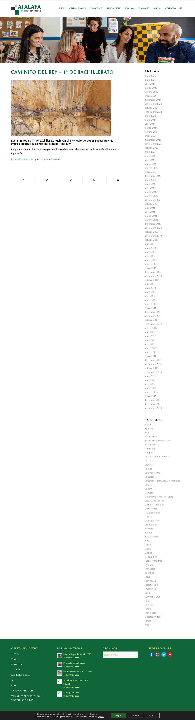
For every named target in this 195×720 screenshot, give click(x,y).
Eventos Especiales (154, 505)
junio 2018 (150, 288)
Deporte (148, 493)
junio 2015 (150, 376)
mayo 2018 (150, 292)
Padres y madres (153, 561)
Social (147, 593)
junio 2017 (150, 336)
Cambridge (150, 449)
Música (148, 553)
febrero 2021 (151, 220)
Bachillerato (150, 437)
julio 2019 (149, 244)
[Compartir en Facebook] (23, 180)
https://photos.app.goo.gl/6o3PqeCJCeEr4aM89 (35, 159)
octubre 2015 (151, 368)
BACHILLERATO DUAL (20, 675)
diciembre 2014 (152, 400)
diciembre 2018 (152, 272)
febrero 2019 (151, 264)
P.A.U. (13, 686)
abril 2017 (149, 344)
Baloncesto (150, 445)
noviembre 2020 (153, 228)
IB (12, 680)
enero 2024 (150, 136)
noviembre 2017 (153, 316)
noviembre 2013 (153, 408)
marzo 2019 (150, 260)
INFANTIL (15, 654)
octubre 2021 (151, 204)
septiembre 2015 (153, 372)
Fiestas (148, 517)
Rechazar (135, 716)
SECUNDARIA (16, 664)
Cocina (148, 469)
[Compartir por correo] (118, 180)
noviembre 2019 (153, 236)
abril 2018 (149, 296)
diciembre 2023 (152, 140)
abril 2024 (149, 124)
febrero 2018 (151, 304)
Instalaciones (151, 537)
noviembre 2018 (153, 276)
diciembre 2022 (152, 176)
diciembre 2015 (152, 360)
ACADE (148, 425)
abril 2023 (149, 160)
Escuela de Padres (154, 501)
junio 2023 (150, 152)
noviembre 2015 (153, 364)
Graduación (150, 525)
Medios (148, 549)
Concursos (150, 477)
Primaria (149, 565)
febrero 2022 (151, 196)
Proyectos (149, 569)
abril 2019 (149, 256)
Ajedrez (148, 429)
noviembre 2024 (153, 104)
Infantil (148, 533)
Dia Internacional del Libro (158, 497)
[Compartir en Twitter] (47, 180)
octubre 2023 (151, 148)
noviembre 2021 (153, 200)
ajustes (101, 717)
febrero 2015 (151, 392)
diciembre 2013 (152, 404)
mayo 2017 (150, 340)
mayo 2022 (150, 184)
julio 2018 (149, 284)
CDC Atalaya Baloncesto (157, 457)
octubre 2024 (151, 108)
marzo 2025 (150, 88)
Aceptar (118, 716)
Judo (146, 541)
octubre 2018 (151, 280)
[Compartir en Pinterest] (71, 180)
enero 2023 (150, 172)
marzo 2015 (150, 388)
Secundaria (150, 581)
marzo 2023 (150, 164)
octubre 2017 (151, 320)
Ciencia (148, 465)
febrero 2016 (151, 352)
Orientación (150, 557)
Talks (147, 601)
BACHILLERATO (17, 670)
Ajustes (152, 716)
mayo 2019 (150, 252)
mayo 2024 (150, 120)
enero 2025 (150, 96)
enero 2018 (150, 308)
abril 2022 (149, 188)
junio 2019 (150, 248)
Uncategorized (152, 617)
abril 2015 (149, 384)
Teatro (147, 609)
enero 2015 (150, 396)
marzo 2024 (150, 128)
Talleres (148, 605)
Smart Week (150, 589)
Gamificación (151, 521)
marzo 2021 (150, 216)
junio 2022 (150, 180)
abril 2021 (149, 212)
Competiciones (152, 473)
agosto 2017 (150, 328)
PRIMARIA (15, 659)
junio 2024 (150, 116)
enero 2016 (150, 356)
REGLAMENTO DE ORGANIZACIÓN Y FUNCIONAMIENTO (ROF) (27, 698)
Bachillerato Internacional (158, 441)
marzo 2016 (150, 348)
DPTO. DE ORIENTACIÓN (22, 691)
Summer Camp (152, 597)
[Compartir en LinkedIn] (94, 180)
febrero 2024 (151, 132)
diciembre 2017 (152, 312)
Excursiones (150, 509)
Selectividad (151, 585)
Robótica (149, 573)
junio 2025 (150, 80)
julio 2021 (149, 208)
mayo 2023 (150, 156)
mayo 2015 (150, 380)
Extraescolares (152, 513)
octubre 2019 (151, 240)
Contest (148, 485)
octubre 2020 (151, 232)
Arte (146, 433)
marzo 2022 (150, 192)
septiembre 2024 (153, 112)
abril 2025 (149, 84)
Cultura (148, 489)
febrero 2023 (151, 168)
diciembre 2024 (152, 100)
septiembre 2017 (153, 324)
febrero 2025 (151, 92)
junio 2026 (150, 76)
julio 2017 (149, 332)
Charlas (148, 461)
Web (146, 625)
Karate (147, 545)
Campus (148, 453)
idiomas (148, 529)
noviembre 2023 (153, 144)
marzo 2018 (150, 300)
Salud (147, 577)
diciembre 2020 (152, 224)
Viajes (147, 621)
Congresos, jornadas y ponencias (162, 481)
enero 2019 (150, 268)
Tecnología (150, 613)
